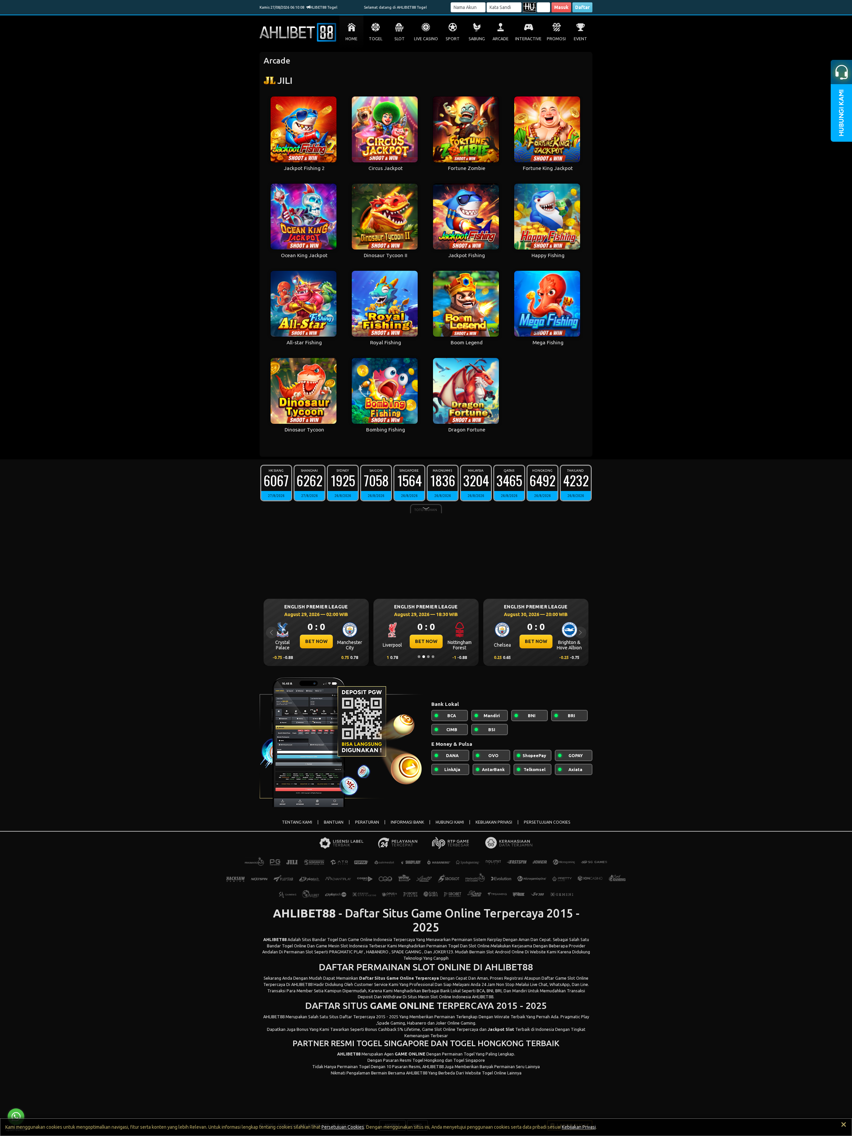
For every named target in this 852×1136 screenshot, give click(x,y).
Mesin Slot (428, 996)
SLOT (399, 39)
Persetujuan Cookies (342, 1127)
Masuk (561, 7)
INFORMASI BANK (407, 822)
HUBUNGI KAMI (450, 822)
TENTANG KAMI (297, 822)
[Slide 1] (419, 656)
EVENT (580, 39)
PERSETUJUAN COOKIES (547, 822)
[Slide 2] (423, 656)
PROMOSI (556, 39)
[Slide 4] (433, 656)
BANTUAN (333, 822)
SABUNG (477, 39)
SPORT (453, 39)
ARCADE (501, 39)
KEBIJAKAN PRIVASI (494, 822)
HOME (351, 39)
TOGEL (375, 39)
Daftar (582, 7)
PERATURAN (367, 822)
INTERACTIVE (528, 39)
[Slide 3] (428, 656)
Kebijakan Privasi (579, 1127)
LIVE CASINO (426, 39)
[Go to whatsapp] (16, 1116)
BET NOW (316, 641)
